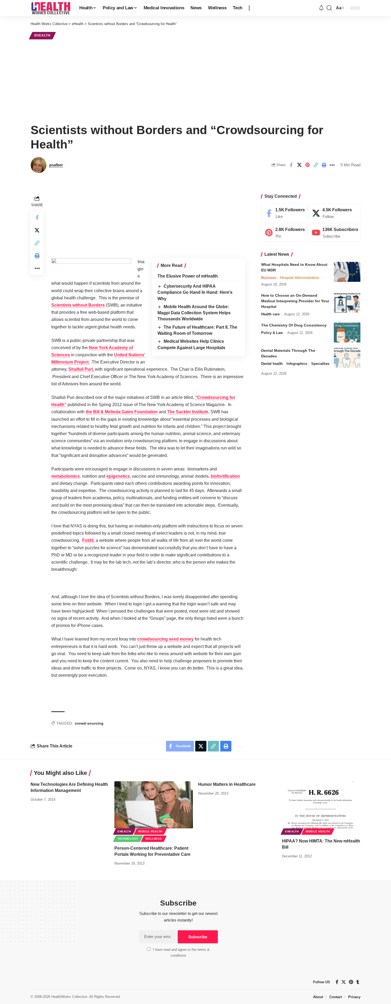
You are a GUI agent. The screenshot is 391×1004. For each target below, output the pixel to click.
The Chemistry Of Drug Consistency (294, 325)
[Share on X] (299, 165)
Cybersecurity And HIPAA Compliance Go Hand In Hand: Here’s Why (194, 292)
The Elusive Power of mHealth (187, 276)
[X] (334, 213)
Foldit (88, 540)
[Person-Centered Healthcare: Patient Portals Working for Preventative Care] (153, 804)
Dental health (272, 364)
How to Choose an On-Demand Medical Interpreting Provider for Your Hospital (295, 301)
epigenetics (118, 476)
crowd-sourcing (89, 723)
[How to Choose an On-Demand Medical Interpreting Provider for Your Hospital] (347, 303)
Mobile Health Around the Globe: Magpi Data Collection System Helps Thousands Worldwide (194, 312)
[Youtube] (334, 233)
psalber (56, 165)
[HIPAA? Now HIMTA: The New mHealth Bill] (321, 804)
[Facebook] (284, 213)
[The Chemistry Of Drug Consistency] (347, 332)
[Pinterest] (284, 233)
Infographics (296, 364)
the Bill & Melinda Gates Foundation (122, 412)
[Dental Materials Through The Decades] (347, 358)
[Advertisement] (195, 80)
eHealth (42, 35)
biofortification (225, 476)
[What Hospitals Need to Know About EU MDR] (347, 272)
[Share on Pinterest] (307, 165)
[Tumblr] (357, 982)
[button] (249, 8)
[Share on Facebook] (291, 165)
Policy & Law (272, 333)
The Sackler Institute (187, 412)
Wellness (153, 838)
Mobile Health (150, 831)
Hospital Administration (299, 278)
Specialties (320, 364)
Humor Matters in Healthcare (227, 784)
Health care (270, 314)
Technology (128, 838)
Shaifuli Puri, (81, 369)
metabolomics (65, 476)
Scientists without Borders (78, 305)
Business (268, 278)
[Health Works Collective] (51, 8)
